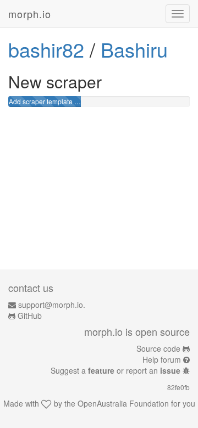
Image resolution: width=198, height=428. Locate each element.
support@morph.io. (51, 304)
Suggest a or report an (115, 370)
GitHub (30, 315)
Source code (158, 348)
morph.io (29, 14)
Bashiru (134, 49)
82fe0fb (178, 387)
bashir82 (46, 49)
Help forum (161, 359)
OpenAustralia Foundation (123, 403)
